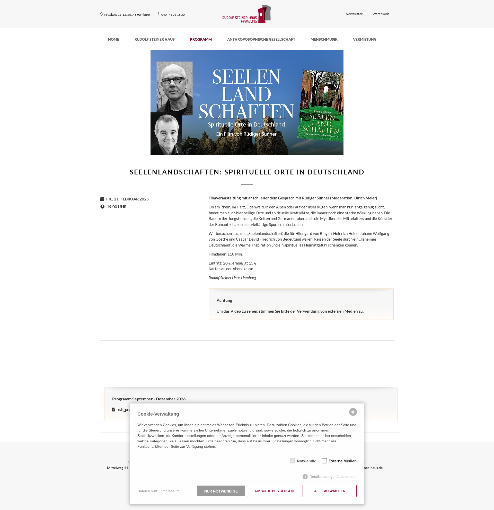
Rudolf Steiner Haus (155, 39)
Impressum (170, 491)
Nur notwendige (221, 491)
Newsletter (354, 14)
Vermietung (364, 39)
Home (113, 39)
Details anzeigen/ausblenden (333, 476)
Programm (201, 39)
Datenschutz (147, 491)
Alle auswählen (329, 491)
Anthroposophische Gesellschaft (261, 39)
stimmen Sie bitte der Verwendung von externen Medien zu (311, 311)
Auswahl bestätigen (274, 491)
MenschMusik (324, 39)
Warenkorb (381, 14)
